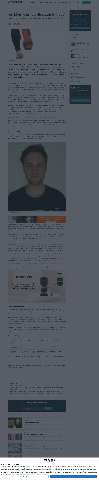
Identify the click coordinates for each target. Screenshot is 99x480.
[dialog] (49, 469)
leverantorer (9, 466)
